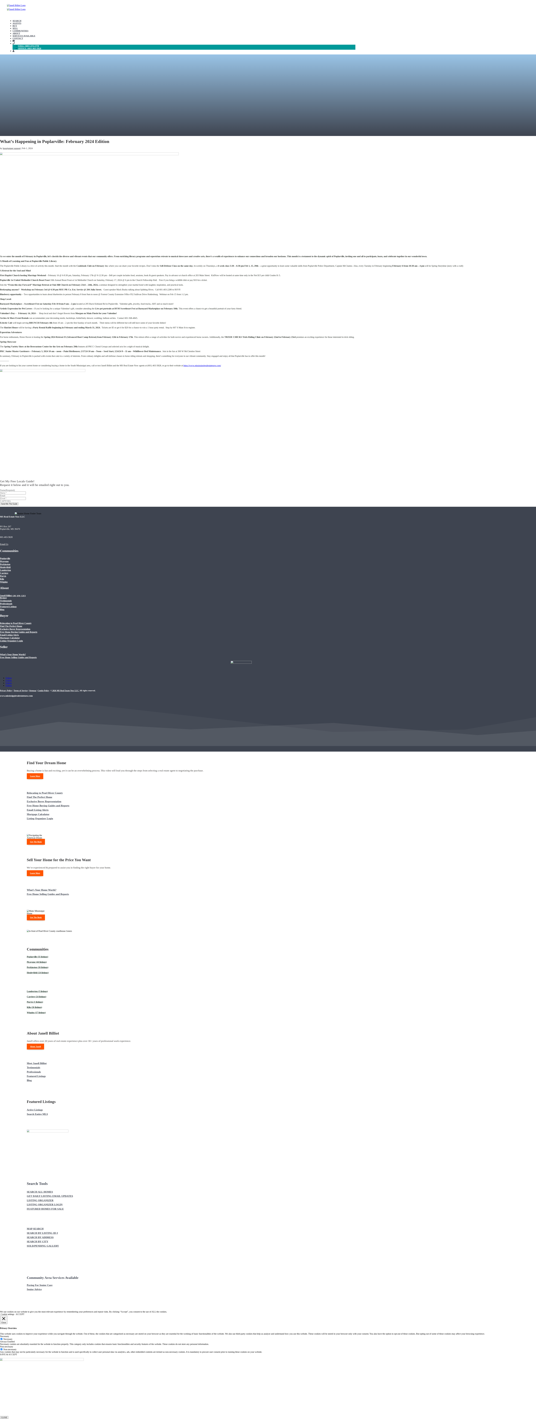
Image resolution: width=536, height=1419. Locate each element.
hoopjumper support (12, 148)
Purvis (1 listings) (35, 1002)
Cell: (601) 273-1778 (28, 46)
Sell (15, 28)
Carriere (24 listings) (36, 996)
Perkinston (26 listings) (37, 967)
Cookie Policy (43, 691)
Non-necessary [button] (6, 1346)
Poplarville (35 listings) (37, 957)
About (16, 33)
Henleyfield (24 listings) (38, 972)
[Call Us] (14, 43)
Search (17, 21)
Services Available (24, 36)
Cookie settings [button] (7, 1314)
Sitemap (32, 691)
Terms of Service (21, 691)
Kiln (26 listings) (34, 1007)
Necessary (7, 1339)
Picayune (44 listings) (37, 962)
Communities (20, 31)
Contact (18, 38)
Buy (15, 26)
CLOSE (4, 1417)
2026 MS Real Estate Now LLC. (65, 691)
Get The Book (36, 842)
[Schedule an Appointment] (14, 41)
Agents (17, 23)
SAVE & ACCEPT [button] (8, 1354)
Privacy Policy (6, 691)
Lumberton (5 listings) (37, 991)
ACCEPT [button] (20, 1314)
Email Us (4, 544)
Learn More (35, 776)
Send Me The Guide (9, 504)
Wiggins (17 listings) (36, 1012)
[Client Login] (13, 51)
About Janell (35, 1046)
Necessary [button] (4, 1336)
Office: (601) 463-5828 (29, 48)
